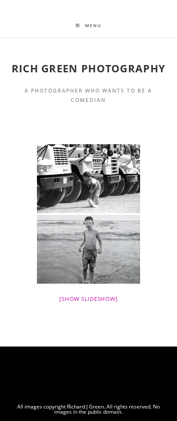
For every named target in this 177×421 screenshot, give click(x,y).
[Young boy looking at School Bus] (88, 178)
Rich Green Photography (89, 68)
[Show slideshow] (88, 299)
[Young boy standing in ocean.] (88, 249)
